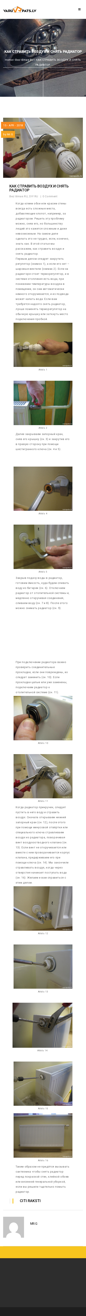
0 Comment (50, 196)
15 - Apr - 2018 (13, 125)
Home (9, 59)
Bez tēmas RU (24, 59)
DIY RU (33, 196)
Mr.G (10, 134)
